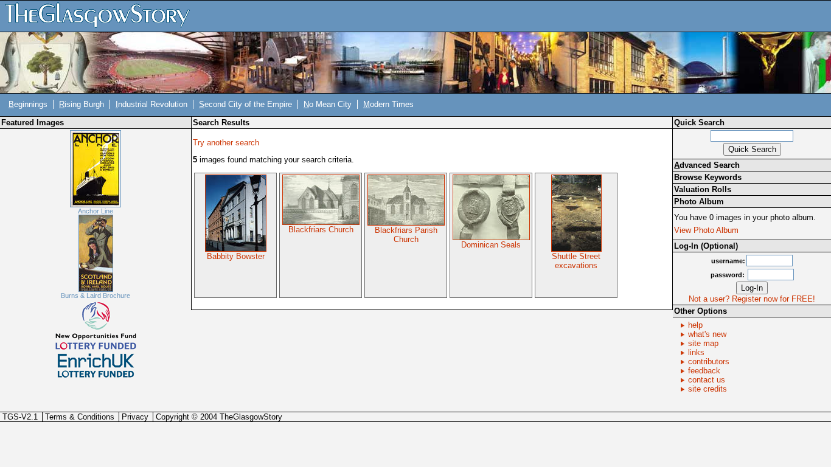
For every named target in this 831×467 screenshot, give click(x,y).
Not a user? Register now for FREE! (752, 298)
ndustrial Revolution (151, 104)
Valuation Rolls (702, 189)
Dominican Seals (491, 244)
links (696, 352)
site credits (707, 388)
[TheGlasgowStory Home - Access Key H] (101, 15)
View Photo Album (706, 230)
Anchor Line (95, 211)
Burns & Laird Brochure (95, 295)
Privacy (135, 416)
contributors (708, 361)
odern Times (388, 104)
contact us (706, 379)
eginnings (28, 104)
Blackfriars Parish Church (406, 235)
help (695, 325)
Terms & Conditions (79, 416)
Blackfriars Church (320, 229)
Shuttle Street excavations (576, 261)
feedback (704, 370)
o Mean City (328, 104)
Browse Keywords (708, 177)
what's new (707, 334)
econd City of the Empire (245, 104)
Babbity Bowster (236, 256)
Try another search (226, 142)
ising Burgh (81, 104)
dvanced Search (707, 165)
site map (703, 343)
